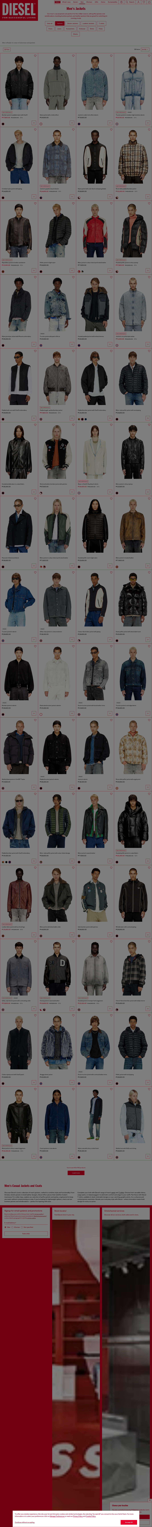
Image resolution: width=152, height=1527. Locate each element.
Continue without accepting (24, 1522)
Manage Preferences (57, 1516)
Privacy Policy (78, 1516)
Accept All (129, 1522)
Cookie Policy (91, 1516)
